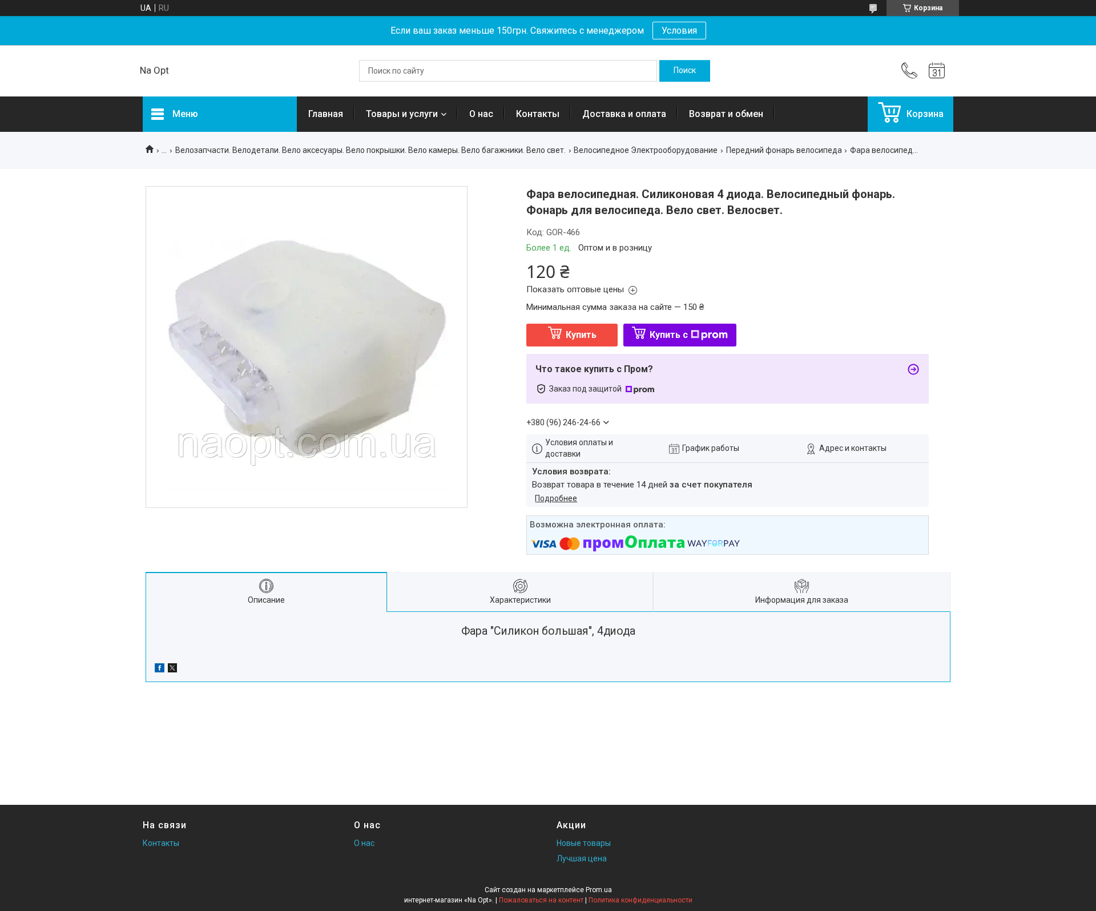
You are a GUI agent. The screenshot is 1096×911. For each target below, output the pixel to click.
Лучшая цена (582, 858)
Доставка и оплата (624, 113)
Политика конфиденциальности (640, 900)
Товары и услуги (402, 113)
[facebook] (159, 669)
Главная (325, 113)
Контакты (537, 113)
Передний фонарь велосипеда (784, 150)
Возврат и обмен (726, 113)
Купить (581, 334)
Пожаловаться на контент (541, 900)
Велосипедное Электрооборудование (646, 150)
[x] (172, 669)
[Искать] (684, 71)
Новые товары (584, 843)
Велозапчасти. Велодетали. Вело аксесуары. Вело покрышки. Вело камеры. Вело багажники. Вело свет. (370, 150)
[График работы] (937, 70)
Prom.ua (599, 890)
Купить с (669, 334)
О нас (481, 113)
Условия (679, 30)
